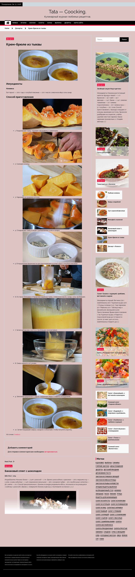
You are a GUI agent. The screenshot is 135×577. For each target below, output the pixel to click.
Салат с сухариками (118, 514)
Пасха (106, 494)
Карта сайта (78, 23)
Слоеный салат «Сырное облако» (114, 403)
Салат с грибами (114, 511)
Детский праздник (111, 469)
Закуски (32, 23)
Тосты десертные (103, 152)
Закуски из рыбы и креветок (107, 483)
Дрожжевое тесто (103, 473)
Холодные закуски (108, 535)
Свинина (99, 532)
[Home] (8, 23)
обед (119, 535)
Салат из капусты (103, 501)
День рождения (116, 466)
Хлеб (97, 535)
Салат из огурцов (103, 504)
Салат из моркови (118, 501)
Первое (15, 23)
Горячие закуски (102, 466)
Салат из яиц (101, 507)
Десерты (67, 23)
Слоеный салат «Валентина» (113, 447)
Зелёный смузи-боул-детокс (109, 89)
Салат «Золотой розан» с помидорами (117, 430)
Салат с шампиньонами (105, 521)
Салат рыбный (101, 511)
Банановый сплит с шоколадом (23, 471)
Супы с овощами (118, 532)
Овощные (99, 494)
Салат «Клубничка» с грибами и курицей (116, 421)
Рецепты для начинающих (106, 497)
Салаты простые (120, 528)
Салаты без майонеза (104, 525)
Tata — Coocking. (67, 11)
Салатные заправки (115, 507)
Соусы (49, 23)
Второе (23, 23)
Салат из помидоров (119, 504)
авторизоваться (50, 452)
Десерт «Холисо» (114, 246)
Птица (119, 494)
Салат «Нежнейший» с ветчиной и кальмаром (116, 394)
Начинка (117, 490)
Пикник (113, 494)
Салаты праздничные (104, 528)
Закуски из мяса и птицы (106, 480)
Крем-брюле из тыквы (24, 44)
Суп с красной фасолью (116, 211)
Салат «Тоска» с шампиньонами (114, 439)
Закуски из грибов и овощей (107, 476)
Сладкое (107, 532)
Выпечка (58, 23)
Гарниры (116, 462)
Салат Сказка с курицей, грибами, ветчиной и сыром (111, 295)
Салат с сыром (101, 518)
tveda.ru (17, 434)
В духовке (100, 462)
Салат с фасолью (115, 518)
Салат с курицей (102, 514)
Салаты (41, 23)
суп (97, 539)
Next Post (8, 462)
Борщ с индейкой (114, 202)
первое (124, 535)
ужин (101, 539)
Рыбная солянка (114, 193)
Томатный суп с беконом (106, 184)
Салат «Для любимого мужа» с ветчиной (112, 384)
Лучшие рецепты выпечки (106, 487)
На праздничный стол (104, 490)
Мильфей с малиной (115, 219)
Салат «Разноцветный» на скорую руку (111, 353)
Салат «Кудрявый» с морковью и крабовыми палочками (116, 412)
